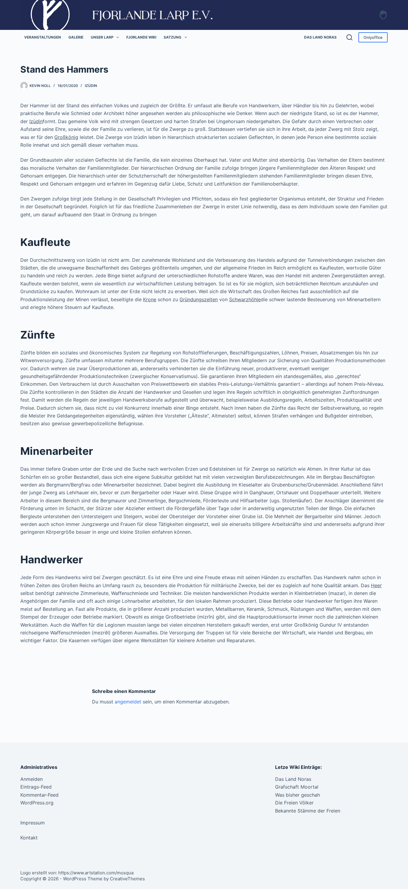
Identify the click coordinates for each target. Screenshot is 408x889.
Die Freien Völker (294, 803)
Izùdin (91, 85)
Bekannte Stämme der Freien (307, 811)
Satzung (172, 37)
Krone (149, 299)
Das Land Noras (320, 37)
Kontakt (29, 838)
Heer (376, 585)
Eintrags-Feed (36, 787)
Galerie (75, 37)
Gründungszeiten (199, 299)
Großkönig (66, 137)
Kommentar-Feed (39, 795)
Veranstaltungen (42, 37)
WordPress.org (36, 803)
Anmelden (31, 779)
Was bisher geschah (297, 795)
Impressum (32, 823)
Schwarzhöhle (245, 299)
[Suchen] (349, 37)
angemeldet (128, 702)
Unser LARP (102, 37)
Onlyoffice (373, 37)
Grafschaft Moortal (296, 787)
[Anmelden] (383, 14)
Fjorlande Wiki (141, 37)
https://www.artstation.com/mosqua (96, 873)
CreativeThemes (127, 879)
